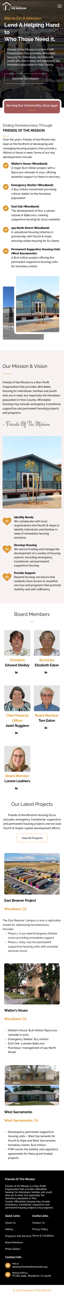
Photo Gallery (12, 1249)
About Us (10, 1222)
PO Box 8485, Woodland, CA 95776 (31, 1275)
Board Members (14, 1242)
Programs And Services (18, 1236)
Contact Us (38, 1222)
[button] (60, 6)
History (9, 1229)
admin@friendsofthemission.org (29, 1266)
